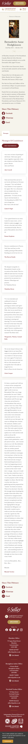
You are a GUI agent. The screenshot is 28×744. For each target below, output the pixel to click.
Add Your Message (10, 145)
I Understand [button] (7, 741)
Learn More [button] (10, 737)
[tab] (6, 133)
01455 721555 (14, 675)
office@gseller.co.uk (14, 652)
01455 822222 (14, 701)
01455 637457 (14, 650)
